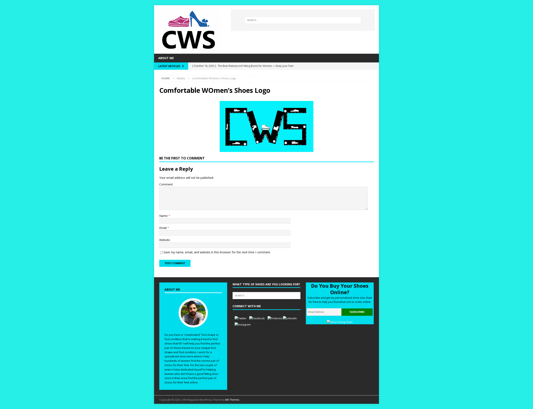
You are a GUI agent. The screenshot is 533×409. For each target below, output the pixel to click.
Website (164, 240)
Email (163, 228)
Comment (166, 184)
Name (163, 216)
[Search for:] (302, 20)
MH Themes (232, 400)
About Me (166, 58)
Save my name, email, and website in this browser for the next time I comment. (217, 252)
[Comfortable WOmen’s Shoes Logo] (266, 149)
